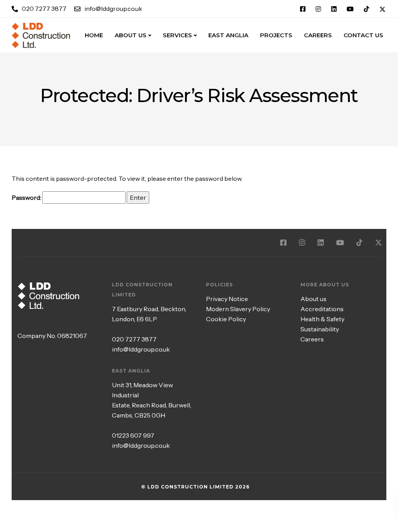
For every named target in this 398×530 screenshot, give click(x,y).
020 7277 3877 (134, 339)
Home (94, 35)
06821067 (72, 335)
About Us (131, 35)
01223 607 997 (133, 435)
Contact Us (363, 35)
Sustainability (319, 329)
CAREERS (318, 35)
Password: (27, 197)
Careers (312, 339)
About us (313, 299)
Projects (276, 35)
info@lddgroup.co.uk (141, 349)
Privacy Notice (227, 299)
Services (177, 35)
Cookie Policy (226, 319)
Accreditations (322, 309)
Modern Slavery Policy (238, 309)
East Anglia (228, 35)
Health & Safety (322, 319)
